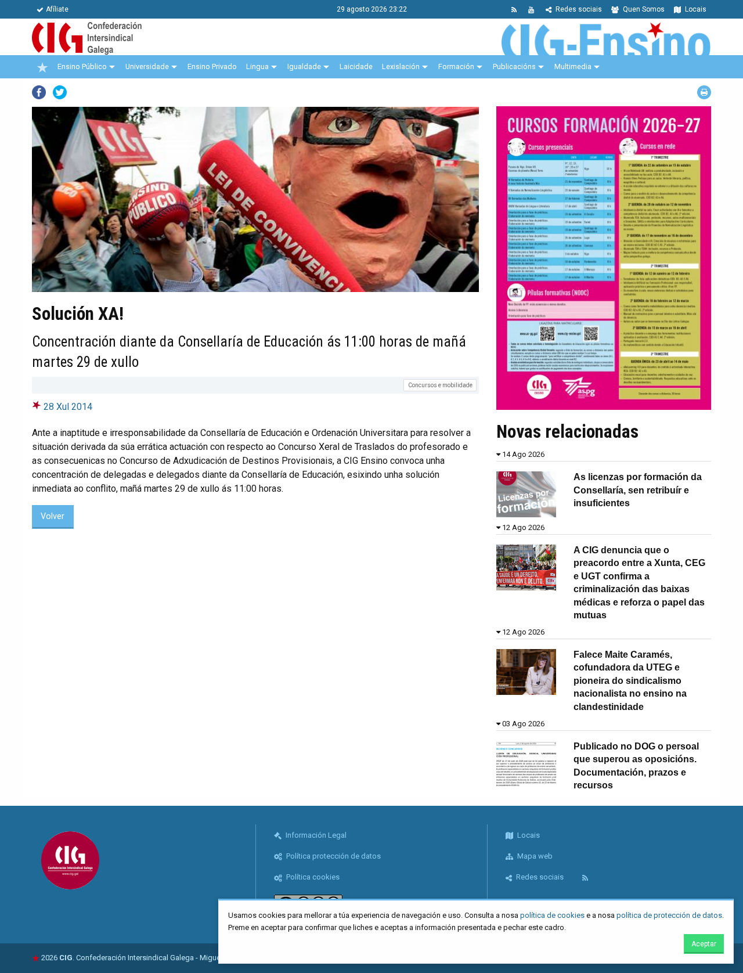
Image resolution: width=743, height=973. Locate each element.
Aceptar (703, 944)
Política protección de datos (332, 856)
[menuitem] (42, 66)
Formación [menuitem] (456, 66)
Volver (52, 516)
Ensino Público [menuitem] (82, 66)
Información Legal (315, 835)
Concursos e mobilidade (440, 385)
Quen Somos (643, 9)
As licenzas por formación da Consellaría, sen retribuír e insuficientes (638, 490)
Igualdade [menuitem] (304, 66)
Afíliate (57, 9)
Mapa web (534, 856)
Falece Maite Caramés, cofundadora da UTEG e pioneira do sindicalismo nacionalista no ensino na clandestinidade (630, 681)
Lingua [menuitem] (257, 66)
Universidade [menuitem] (147, 66)
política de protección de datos (669, 915)
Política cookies (312, 877)
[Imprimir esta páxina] (704, 92)
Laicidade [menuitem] (356, 66)
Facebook (39, 92)
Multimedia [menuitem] (572, 66)
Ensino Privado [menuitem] (212, 66)
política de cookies (552, 915)
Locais (694, 9)
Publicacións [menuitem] (514, 66)
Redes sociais (578, 9)
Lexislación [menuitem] (401, 66)
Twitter (60, 92)
